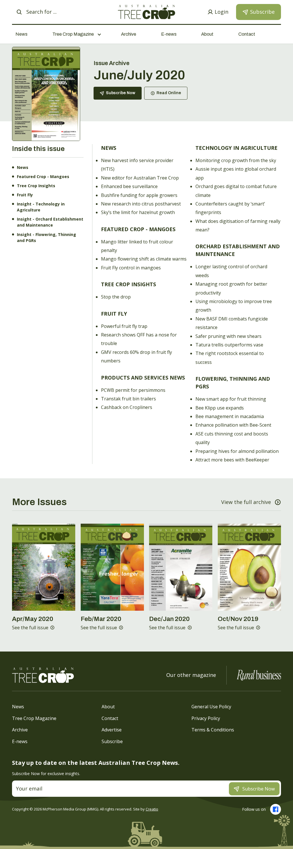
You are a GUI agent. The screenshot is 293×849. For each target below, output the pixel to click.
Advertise (112, 730)
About (207, 34)
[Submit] (19, 12)
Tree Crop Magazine (34, 718)
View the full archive (246, 502)
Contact (246, 34)
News (21, 34)
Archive (128, 34)
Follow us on (254, 809)
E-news (169, 34)
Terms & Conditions (212, 730)
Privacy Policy (205, 718)
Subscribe (112, 741)
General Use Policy (211, 706)
